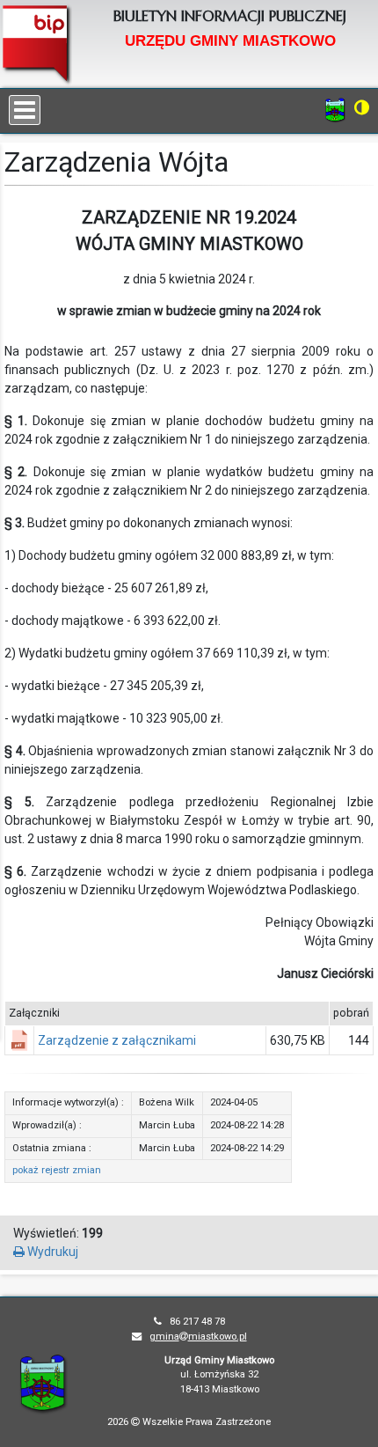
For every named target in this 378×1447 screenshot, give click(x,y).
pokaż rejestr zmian (56, 1170)
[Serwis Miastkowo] (335, 109)
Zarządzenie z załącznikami (117, 1040)
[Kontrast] (361, 107)
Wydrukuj (51, 1252)
